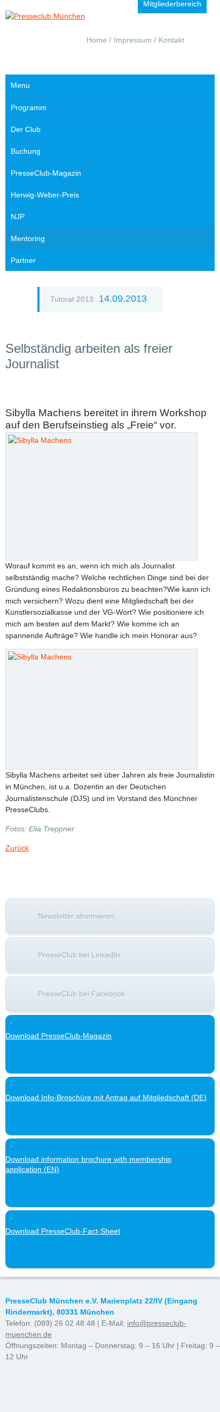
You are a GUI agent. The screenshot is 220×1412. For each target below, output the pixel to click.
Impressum (133, 40)
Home (97, 40)
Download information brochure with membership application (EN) (88, 1164)
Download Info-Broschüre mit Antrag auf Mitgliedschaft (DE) (106, 1097)
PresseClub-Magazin (46, 173)
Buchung (26, 151)
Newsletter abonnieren (76, 916)
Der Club (26, 129)
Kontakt (171, 40)
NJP (18, 216)
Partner (23, 260)
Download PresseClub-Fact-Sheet (62, 1231)
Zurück (17, 848)
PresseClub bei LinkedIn (79, 955)
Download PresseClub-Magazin (58, 1035)
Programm (28, 107)
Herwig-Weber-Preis (45, 195)
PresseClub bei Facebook (81, 993)
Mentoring (28, 238)
